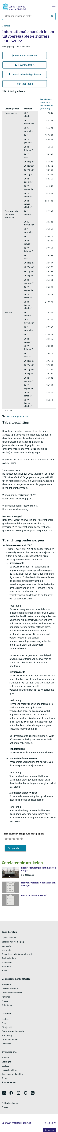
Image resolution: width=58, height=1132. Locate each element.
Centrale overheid (10, 989)
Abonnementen (9, 1082)
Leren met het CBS (10, 1040)
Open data (6, 946)
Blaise (4, 971)
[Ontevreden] (10, 839)
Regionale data (9, 958)
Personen (6, 997)
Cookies (5, 1066)
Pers (4, 1023)
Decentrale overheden (12, 993)
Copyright (6, 1062)
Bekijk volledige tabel (26, 56)
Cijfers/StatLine (9, 938)
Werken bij (7, 1036)
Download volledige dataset (26, 75)
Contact (5, 1019)
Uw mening (49, 1130)
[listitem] (4, 1093)
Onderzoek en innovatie (13, 1031)
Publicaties (7, 963)
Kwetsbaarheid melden (12, 1074)
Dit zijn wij (7, 1027)
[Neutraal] (14, 839)
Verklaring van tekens (18, 416)
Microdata (6, 950)
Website (5, 1058)
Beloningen (7, 1005)
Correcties (6, 1044)
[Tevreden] (18, 839)
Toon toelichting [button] (24, 84)
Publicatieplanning (10, 1103)
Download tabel (26, 65)
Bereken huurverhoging (13, 942)
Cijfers (7, 26)
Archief (5, 1078)
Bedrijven (6, 985)
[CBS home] (14, 6)
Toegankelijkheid (10, 1070)
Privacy (5, 1001)
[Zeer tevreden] (21, 839)
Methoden (6, 967)
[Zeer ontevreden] (6, 839)
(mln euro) (46, 104)
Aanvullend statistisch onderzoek (17, 954)
